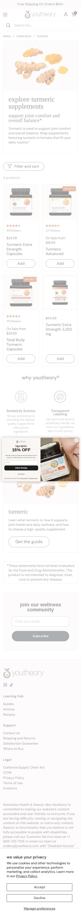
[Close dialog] (76, 440)
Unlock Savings (21, 468)
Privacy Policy (33, 478)
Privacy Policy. (27, 876)
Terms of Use (23, 478)
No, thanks (21, 474)
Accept (39, 887)
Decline (39, 898)
